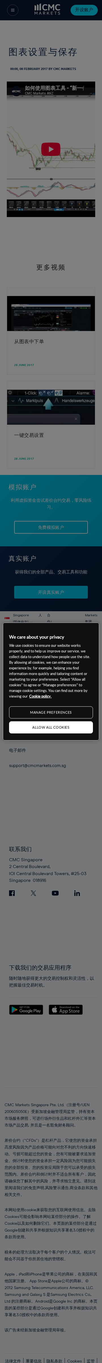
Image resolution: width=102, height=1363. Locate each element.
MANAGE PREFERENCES (51, 712)
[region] (51, 681)
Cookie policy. (40, 696)
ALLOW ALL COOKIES (50, 727)
